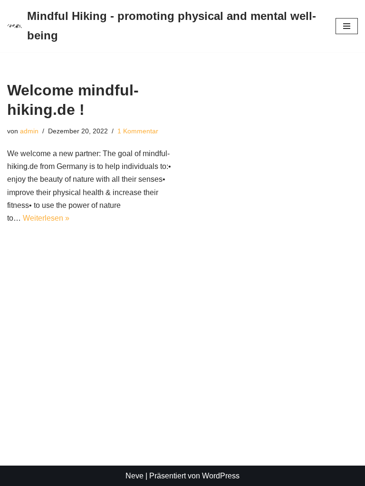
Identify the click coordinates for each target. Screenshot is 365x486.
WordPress (221, 476)
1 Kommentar (137, 131)
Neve (134, 476)
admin (29, 131)
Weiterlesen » (46, 218)
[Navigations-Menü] (347, 26)
